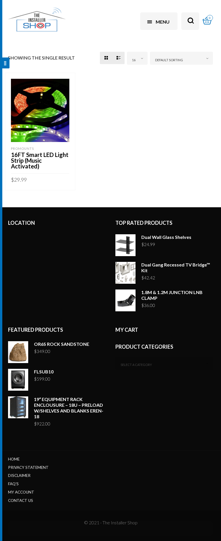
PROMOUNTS (22, 148)
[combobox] (137, 58)
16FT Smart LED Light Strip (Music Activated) (39, 160)
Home (14, 459)
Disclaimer (19, 475)
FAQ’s (13, 483)
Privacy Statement (28, 467)
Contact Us (20, 500)
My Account (21, 492)
